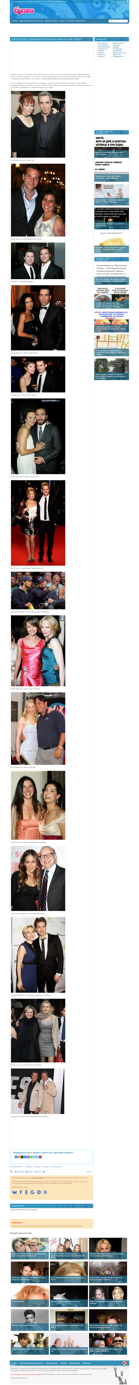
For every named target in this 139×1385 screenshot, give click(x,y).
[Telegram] (37, 1157)
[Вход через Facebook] (21, 1193)
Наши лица (102, 54)
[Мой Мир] (25, 1157)
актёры (29, 1166)
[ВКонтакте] (16, 1157)
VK (47, 1)
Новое (62, 21)
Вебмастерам (75, 1363)
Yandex (65, 1)
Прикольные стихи (119, 52)
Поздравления (118, 56)
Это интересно (103, 45)
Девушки (116, 47)
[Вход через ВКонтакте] (15, 1193)
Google (56, 1)
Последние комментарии (75, 21)
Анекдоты (116, 45)
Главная (14, 21)
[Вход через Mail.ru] (40, 1193)
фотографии (56, 1166)
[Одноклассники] (19, 1157)
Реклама (113, 1)
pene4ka (30, 1172)
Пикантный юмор (104, 47)
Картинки (101, 51)
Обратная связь (121, 1)
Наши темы (117, 54)
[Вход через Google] (34, 1193)
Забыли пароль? (19, 1)
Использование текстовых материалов (24, 1374)
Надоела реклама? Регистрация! (31, 21)
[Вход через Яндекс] (46, 1193)
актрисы (38, 1166)
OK (52, 1)
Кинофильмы (117, 49)
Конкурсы (101, 56)
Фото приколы (103, 43)
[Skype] (34, 1157)
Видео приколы (118, 43)
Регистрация (28, 1)
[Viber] (28, 1157)
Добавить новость (52, 21)
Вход (12, 1)
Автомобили (117, 51)
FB (49, 1)
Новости (101, 52)
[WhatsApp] (31, 1157)
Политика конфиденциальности (31, 1363)
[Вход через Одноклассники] (27, 1193)
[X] (22, 1157)
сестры (46, 1166)
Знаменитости (18, 1166)
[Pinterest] (40, 1157)
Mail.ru (60, 1)
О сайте (14, 1363)
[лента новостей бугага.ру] (128, 1)
